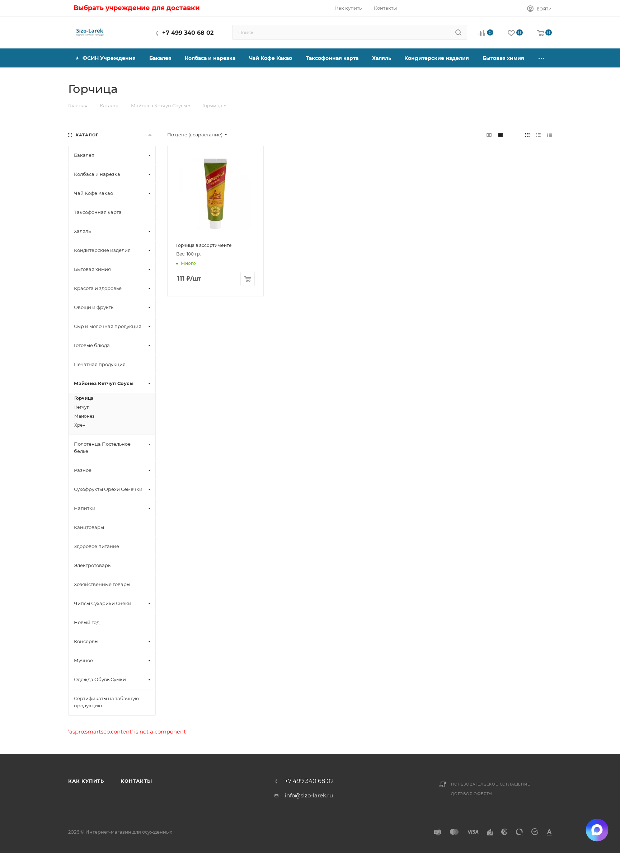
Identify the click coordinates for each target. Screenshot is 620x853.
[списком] (538, 135)
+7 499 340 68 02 (187, 32)
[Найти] (458, 32)
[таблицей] (549, 135)
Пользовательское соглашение (490, 784)
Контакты (136, 781)
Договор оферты (472, 794)
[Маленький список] (489, 135)
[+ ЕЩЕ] (541, 57)
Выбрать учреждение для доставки (137, 8)
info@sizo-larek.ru (309, 795)
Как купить (86, 781)
